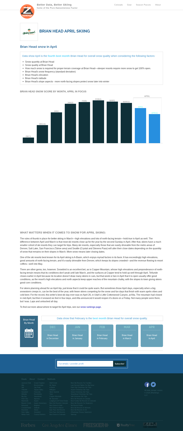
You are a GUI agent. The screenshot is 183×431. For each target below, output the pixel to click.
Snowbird (24, 392)
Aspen (36, 401)
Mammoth (24, 401)
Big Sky (24, 396)
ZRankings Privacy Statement (81, 412)
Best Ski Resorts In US (79, 410)
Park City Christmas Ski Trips (81, 387)
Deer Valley (25, 412)
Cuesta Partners (39, 414)
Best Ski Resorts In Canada (80, 399)
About (32, 379)
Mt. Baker (52, 385)
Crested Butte (26, 408)
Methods (51, 379)
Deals (24, 379)
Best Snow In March (56, 408)
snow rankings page (90, 307)
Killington (52, 389)
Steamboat (37, 396)
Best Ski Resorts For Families (81, 383)
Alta (22, 385)
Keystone (24, 410)
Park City (24, 399)
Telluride (24, 389)
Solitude (36, 408)
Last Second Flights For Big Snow (82, 385)
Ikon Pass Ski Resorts (57, 412)
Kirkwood (24, 405)
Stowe (36, 410)
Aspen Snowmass (40, 403)
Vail (22, 387)
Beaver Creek (26, 403)
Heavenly (37, 392)
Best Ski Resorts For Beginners (82, 403)
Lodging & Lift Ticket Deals (58, 401)
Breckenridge (38, 385)
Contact (41, 379)
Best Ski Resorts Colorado (58, 403)
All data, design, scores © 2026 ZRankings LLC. (153, 392)
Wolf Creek (53, 383)
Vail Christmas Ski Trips (79, 396)
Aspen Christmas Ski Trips (80, 389)
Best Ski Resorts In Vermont (80, 408)
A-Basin (52, 387)
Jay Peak (37, 387)
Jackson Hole (26, 383)
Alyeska (37, 399)
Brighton (37, 405)
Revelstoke (38, 394)
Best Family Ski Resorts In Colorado (83, 401)
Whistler (24, 394)
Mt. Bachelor (53, 399)
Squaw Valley (38, 389)
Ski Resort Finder (77, 405)
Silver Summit (54, 392)
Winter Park (25, 414)
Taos (51, 394)
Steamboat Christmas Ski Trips (81, 394)
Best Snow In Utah (55, 405)
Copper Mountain (55, 396)
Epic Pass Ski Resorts (57, 410)
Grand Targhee (39, 383)
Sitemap (73, 414)
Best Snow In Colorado (57, 414)
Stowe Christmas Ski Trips (80, 392)
